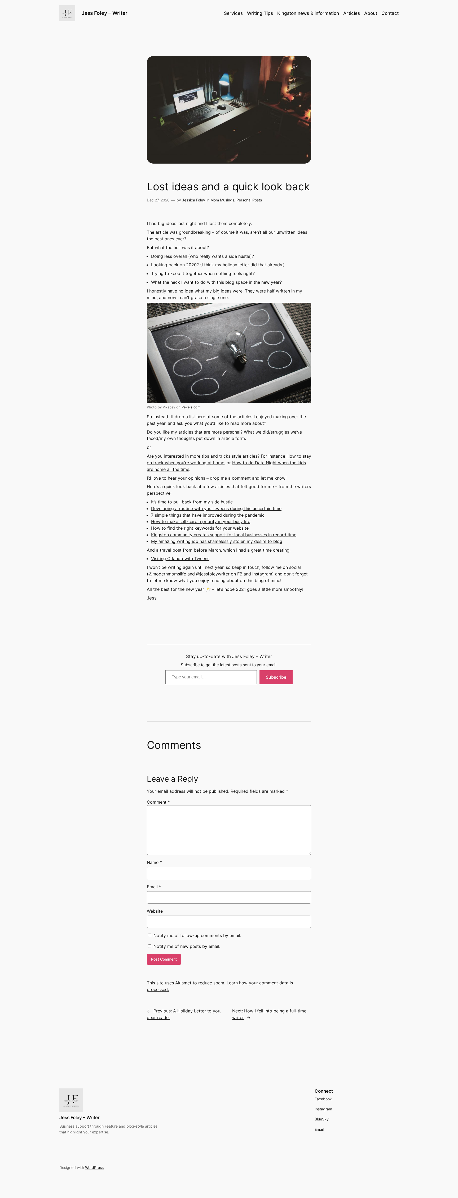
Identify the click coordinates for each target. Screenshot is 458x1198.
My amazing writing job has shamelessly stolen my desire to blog (216, 541)
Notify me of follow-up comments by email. (197, 935)
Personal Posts (249, 200)
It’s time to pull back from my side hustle (192, 502)
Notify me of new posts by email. (186, 946)
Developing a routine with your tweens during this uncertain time (216, 508)
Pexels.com (191, 407)
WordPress (94, 1167)
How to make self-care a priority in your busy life (200, 521)
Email (154, 886)
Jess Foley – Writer (104, 13)
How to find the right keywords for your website (200, 528)
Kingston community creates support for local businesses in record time (223, 534)
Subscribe (276, 677)
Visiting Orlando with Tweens (180, 558)
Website (155, 911)
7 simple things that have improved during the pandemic (208, 515)
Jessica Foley (193, 200)
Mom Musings (222, 200)
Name (154, 862)
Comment (158, 802)
